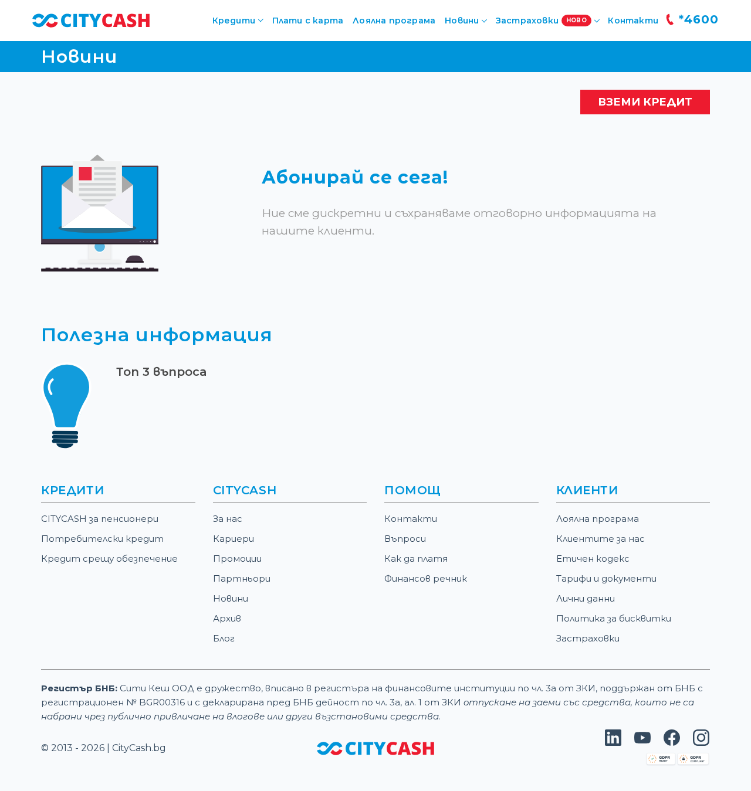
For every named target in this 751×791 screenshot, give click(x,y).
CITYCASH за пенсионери (99, 518)
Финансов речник (425, 578)
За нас (227, 518)
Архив (227, 618)
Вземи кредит (645, 102)
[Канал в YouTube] (642, 742)
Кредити (233, 20)
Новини (230, 598)
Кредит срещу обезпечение (109, 558)
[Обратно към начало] (91, 19)
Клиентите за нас (600, 538)
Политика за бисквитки (613, 618)
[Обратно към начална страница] (375, 747)
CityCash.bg (139, 747)
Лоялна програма (394, 20)
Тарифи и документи (606, 578)
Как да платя (416, 558)
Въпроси (405, 538)
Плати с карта (308, 20)
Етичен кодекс (593, 558)
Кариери (233, 538)
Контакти (633, 20)
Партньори (241, 578)
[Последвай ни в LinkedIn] (613, 742)
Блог (224, 638)
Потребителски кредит (102, 538)
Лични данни (585, 598)
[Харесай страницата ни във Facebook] (672, 742)
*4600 (697, 19)
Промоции (237, 558)
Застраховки (588, 638)
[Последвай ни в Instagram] (701, 742)
